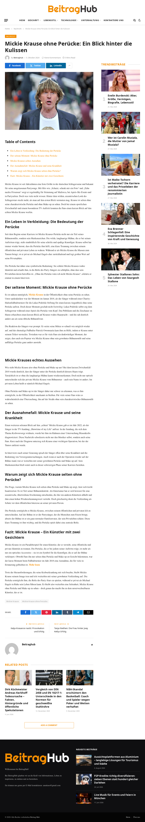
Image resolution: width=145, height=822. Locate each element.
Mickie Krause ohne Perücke (34, 601)
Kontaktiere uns (114, 20)
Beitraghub (18, 57)
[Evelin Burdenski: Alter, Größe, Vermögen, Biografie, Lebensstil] (120, 81)
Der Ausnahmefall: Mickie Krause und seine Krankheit (36, 165)
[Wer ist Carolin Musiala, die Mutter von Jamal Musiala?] (120, 123)
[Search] (134, 20)
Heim (22, 20)
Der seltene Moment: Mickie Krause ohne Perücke (33, 155)
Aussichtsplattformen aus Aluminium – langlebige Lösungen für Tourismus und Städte (116, 760)
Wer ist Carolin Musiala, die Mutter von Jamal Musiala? (123, 141)
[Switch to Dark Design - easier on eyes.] (139, 20)
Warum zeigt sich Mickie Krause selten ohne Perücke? (35, 170)
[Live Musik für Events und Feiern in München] (84, 798)
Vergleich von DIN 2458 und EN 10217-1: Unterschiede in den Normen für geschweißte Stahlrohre (49, 698)
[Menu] (6, 20)
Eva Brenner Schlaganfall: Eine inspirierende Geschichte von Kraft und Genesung (123, 234)
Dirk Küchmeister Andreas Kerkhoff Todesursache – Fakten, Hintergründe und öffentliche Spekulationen (16, 700)
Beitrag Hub (35, 817)
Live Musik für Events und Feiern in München (115, 796)
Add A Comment (49, 725)
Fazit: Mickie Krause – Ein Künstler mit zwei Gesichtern (36, 175)
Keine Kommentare (52, 57)
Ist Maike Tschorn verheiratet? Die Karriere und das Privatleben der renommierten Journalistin (124, 186)
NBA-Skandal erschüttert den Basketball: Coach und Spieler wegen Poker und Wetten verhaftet (78, 698)
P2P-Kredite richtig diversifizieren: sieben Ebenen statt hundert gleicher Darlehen (116, 779)
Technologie (68, 20)
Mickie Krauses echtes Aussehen (25, 160)
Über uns (136, 817)
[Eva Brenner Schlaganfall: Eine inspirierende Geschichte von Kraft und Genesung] (120, 214)
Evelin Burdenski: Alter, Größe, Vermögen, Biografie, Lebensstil (122, 99)
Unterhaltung (90, 20)
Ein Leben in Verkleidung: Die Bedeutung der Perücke (35, 150)
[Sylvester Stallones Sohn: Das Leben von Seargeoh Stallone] (120, 259)
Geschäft (33, 20)
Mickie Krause (36, 294)
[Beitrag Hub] (72, 8)
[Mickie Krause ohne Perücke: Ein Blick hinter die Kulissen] (49, 101)
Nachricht (10, 36)
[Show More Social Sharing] (69, 65)
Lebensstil (50, 20)
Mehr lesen (34, 564)
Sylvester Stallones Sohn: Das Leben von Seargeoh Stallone (123, 278)
